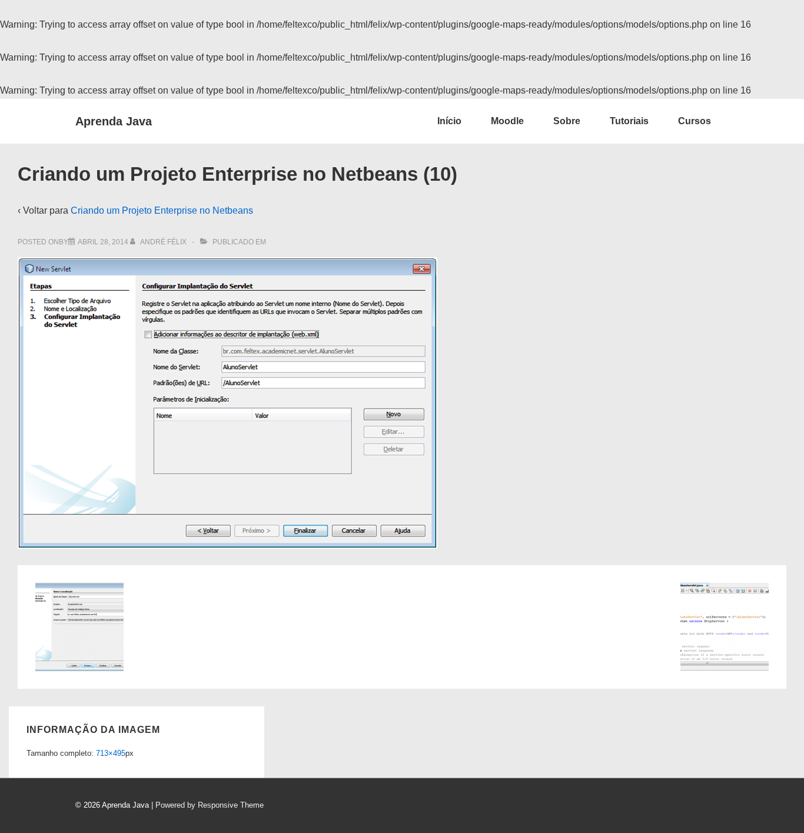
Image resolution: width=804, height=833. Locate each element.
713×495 (110, 753)
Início (449, 121)
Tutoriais (629, 121)
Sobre (566, 121)
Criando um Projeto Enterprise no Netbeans (162, 210)
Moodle (507, 121)
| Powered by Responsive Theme (207, 805)
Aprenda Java (113, 121)
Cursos (694, 121)
